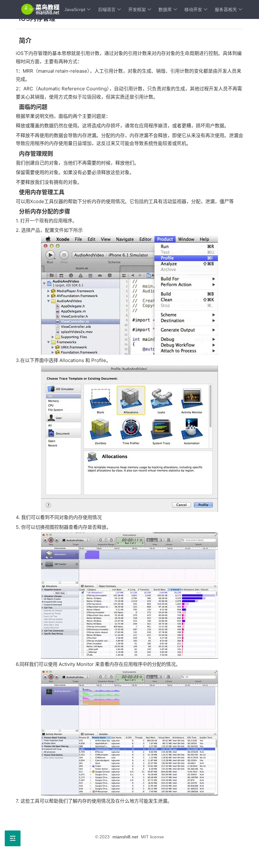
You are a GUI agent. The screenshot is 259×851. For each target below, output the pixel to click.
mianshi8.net (125, 836)
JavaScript (74, 9)
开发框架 (137, 9)
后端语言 (107, 9)
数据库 (165, 9)
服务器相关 (226, 9)
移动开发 (193, 9)
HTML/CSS (40, 9)
